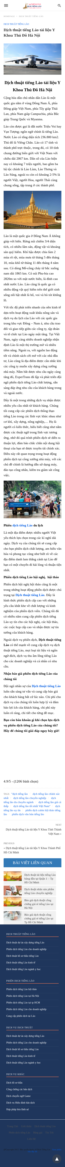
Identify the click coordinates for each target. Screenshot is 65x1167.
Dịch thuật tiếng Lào (31, 16)
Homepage (9, 16)
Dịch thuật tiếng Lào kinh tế (20, 962)
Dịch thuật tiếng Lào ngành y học (23, 969)
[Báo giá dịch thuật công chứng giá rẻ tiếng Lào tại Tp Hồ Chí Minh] (13, 916)
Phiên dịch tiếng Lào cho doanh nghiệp (26, 949)
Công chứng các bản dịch (19, 1089)
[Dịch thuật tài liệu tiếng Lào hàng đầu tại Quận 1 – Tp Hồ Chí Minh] (13, 876)
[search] (59, 5)
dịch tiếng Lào (22, 525)
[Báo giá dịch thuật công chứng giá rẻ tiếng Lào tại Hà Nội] (13, 901)
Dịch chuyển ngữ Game (18, 1096)
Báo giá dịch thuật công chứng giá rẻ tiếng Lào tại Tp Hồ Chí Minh (38, 918)
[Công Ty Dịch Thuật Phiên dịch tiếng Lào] (32, 5)
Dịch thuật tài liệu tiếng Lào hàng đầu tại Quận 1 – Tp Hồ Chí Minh (40, 878)
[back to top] (56, 1158)
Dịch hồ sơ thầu (14, 1082)
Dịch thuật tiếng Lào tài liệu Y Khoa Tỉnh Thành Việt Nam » (33, 831)
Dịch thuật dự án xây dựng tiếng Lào (25, 942)
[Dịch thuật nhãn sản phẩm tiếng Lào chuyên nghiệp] (13, 890)
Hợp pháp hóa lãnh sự (17, 1109)
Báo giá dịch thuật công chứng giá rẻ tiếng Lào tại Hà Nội (38, 904)
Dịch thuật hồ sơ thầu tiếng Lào (22, 956)
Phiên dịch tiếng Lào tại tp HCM (23, 1002)
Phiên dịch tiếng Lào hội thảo (21, 989)
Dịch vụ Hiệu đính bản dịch (20, 1102)
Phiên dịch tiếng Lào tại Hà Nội (22, 996)
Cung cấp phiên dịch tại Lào (20, 1016)
